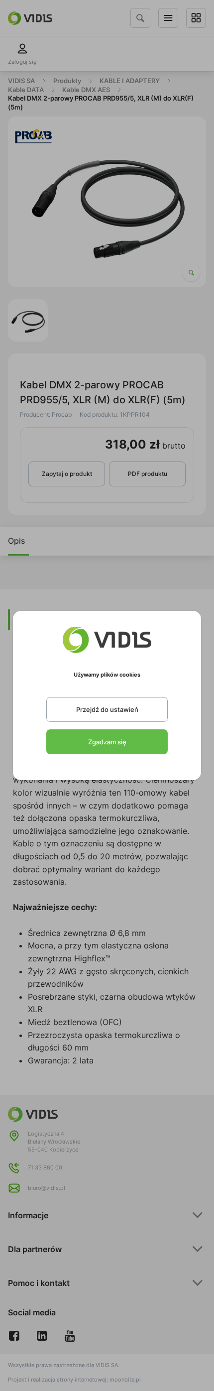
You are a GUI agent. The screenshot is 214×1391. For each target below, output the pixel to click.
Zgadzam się (107, 742)
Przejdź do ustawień (107, 709)
